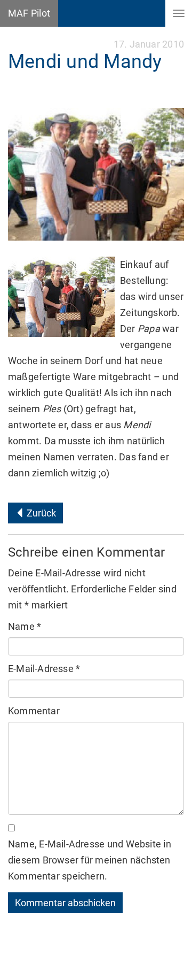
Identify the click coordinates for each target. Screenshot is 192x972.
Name (24, 626)
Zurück (40, 513)
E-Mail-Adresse (44, 668)
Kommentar (34, 710)
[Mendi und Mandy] (96, 174)
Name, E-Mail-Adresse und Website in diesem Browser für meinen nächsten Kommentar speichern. (89, 860)
